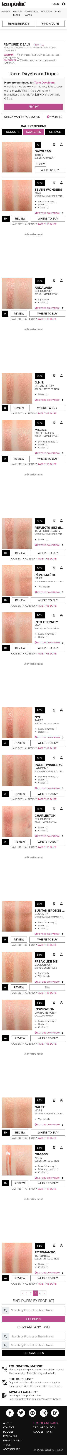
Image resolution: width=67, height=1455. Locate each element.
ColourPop (10, 60)
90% (40, 183)
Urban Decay (44, 386)
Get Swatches (33, 1353)
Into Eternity (46, 622)
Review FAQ (10, 1436)
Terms (7, 1445)
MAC (38, 193)
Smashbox (42, 1256)
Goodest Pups (42, 1431)
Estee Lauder (44, 433)
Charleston (45, 816)
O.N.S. (39, 382)
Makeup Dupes (17, 13)
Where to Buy (50, 170)
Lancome (41, 768)
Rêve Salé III (45, 575)
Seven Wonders (48, 190)
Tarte (39, 155)
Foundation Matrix (31, 13)
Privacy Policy (12, 1440)
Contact (8, 1427)
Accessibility (11, 1449)
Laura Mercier (45, 1013)
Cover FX (41, 914)
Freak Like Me (46, 961)
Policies (8, 1431)
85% (39, 710)
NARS (38, 578)
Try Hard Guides (44, 1427)
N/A (47, 987)
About (7, 1423)
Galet (39, 1107)
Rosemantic (45, 1252)
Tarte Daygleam (44, 82)
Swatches (46, 11)
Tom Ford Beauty (47, 531)
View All (38, 44)
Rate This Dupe (47, 224)
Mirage (41, 430)
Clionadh (9, 55)
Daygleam (43, 151)
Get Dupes (33, 1319)
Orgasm (41, 1154)
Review (33, 106)
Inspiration (44, 1009)
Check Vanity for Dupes (22, 117)
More (58, 11)
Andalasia (43, 288)
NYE (38, 717)
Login (55, 4)
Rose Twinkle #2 (49, 765)
